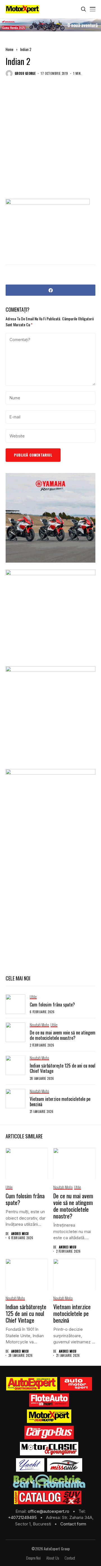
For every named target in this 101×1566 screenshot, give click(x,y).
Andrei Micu (20, 1234)
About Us (52, 1558)
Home (9, 49)
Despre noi (33, 1558)
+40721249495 (23, 1517)
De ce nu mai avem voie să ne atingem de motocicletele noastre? (62, 1035)
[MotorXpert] (49, 1416)
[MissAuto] (64, 1465)
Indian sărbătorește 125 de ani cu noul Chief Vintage (62, 1068)
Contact (70, 1558)
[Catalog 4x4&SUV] (48, 1497)
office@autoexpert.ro (49, 1511)
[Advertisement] (50, 142)
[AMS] (76, 1383)
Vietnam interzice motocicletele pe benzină (60, 1102)
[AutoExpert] (31, 1383)
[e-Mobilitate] (49, 1481)
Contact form (73, 1524)
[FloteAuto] (49, 1400)
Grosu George (25, 73)
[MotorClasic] (49, 1448)
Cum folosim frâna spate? (52, 1004)
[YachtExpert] (30, 1465)
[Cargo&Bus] (49, 1432)
